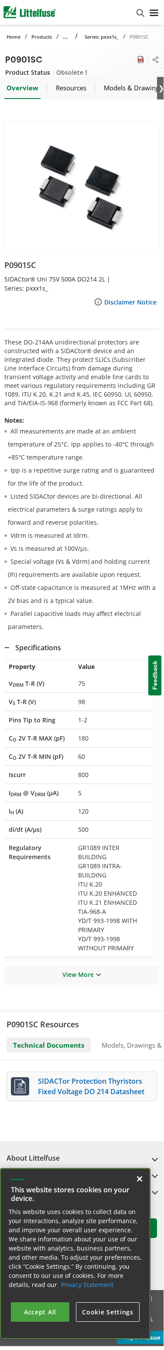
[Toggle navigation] (154, 12)
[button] (82, 186)
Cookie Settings (107, 1312)
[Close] (139, 1178)
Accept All (40, 1312)
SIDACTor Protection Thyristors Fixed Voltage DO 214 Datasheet (91, 1086)
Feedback (154, 675)
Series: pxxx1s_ (102, 36)
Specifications (38, 647)
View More (78, 974)
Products (41, 36)
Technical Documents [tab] (48, 1045)
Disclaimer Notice (130, 302)
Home (13, 36)
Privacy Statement (87, 1285)
